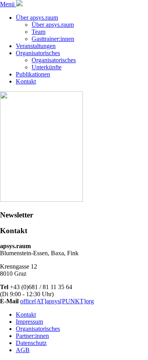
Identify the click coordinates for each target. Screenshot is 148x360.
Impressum (29, 321)
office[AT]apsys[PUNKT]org (57, 301)
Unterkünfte (47, 67)
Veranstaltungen (36, 46)
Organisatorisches (38, 53)
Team (38, 31)
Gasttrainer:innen (53, 38)
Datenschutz (31, 343)
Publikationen (33, 74)
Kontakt (26, 81)
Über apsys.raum (37, 17)
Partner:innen (32, 335)
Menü (8, 4)
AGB (23, 350)
